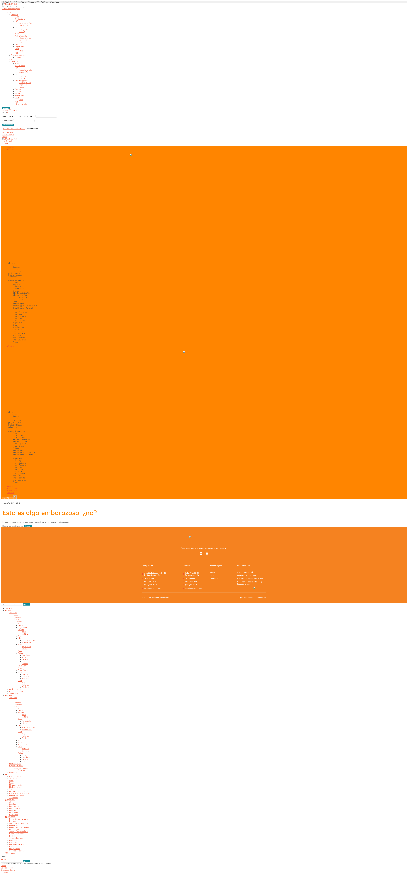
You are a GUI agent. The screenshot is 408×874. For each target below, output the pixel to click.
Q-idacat (25, 751)
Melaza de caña (15, 785)
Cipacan (21, 625)
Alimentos (13, 613)
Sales (11, 781)
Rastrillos (12, 836)
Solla (20, 672)
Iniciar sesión (8, 125)
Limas (11, 847)
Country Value (25, 38)
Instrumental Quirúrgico (18, 791)
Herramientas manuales (18, 819)
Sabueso (25, 679)
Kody (20, 651)
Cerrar (3, 859)
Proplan (18, 91)
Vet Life (25, 634)
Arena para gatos (18, 55)
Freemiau (21, 770)
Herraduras (13, 821)
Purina (20, 653)
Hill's (16, 21)
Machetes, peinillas (16, 844)
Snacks (16, 619)
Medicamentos (14, 273)
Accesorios (13, 693)
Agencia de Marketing (247, 598)
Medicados (18, 621)
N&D (24, 632)
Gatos (9, 12)
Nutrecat (25, 749)
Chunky (22, 32)
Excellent (25, 659)
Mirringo (18, 34)
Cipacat (21, 710)
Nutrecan (25, 674)
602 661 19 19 (7, 498)
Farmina (21, 630)
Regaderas (13, 840)
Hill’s (19, 638)
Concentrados (15, 776)
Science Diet (24, 25)
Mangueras (13, 825)
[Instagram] (207, 553)
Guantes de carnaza (17, 851)
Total (17, 49)
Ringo (17, 93)
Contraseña (7, 121)
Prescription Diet (25, 23)
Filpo (17, 17)
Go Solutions (20, 19)
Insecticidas (14, 812)
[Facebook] (201, 553)
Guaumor (21, 636)
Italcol (17, 27)
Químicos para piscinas (18, 823)
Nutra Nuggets (21, 36)
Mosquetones (14, 849)
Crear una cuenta (14, 112)
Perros (9, 59)
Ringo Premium (24, 670)
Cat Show (26, 757)
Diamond (23, 40)
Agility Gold (23, 29)
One (23, 661)
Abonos (12, 802)
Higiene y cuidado (16, 691)
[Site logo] (9, 4)
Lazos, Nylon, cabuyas (18, 829)
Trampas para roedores (18, 832)
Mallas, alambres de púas (19, 827)
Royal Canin (20, 47)
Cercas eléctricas (16, 838)
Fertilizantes (14, 806)
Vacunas (12, 789)
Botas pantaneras (16, 834)
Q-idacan (26, 676)
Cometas (13, 842)
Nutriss (18, 44)
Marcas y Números (16, 795)
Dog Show (26, 655)
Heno (11, 783)
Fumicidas (13, 810)
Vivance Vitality (21, 104)
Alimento (14, 15)
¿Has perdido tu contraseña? (13, 129)
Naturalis (25, 685)
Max (21, 51)
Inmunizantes (14, 808)
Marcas (16, 623)
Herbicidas (13, 815)
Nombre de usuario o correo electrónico (18, 116)
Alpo (24, 657)
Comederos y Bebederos (19, 793)
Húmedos (17, 617)
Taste (21, 42)
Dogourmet (22, 627)
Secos (16, 615)
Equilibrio (25, 687)
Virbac (17, 53)
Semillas (12, 804)
